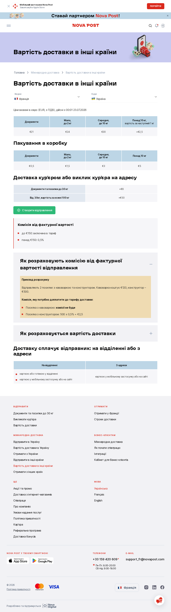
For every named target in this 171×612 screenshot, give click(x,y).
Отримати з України (25, 453)
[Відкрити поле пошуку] (150, 26)
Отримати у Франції (106, 413)
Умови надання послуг (27, 512)
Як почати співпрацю (107, 447)
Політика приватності (26, 518)
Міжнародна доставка (108, 441)
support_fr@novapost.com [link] (145, 559)
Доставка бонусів (24, 536)
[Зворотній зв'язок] (159, 600)
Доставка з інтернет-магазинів (32, 494)
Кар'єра (18, 524)
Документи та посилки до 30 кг (33, 413)
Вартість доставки (25, 425)
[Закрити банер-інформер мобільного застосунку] (9, 6)
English (98, 500)
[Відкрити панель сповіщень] (156, 25)
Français (99, 494)
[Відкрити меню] (9, 26)
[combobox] (46, 96)
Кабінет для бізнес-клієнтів (111, 459)
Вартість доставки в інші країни (33, 465)
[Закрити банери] (167, 15)
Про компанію (22, 506)
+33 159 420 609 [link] (105, 559)
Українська (101, 488)
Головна (19, 72)
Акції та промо (22, 488)
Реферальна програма (27, 530)
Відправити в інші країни (28, 459)
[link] (85, 15)
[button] (81, 264)
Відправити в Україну (26, 441)
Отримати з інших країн (28, 471)
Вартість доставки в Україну (31, 447)
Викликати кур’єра (24, 419)
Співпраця (19, 500)
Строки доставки (105, 419)
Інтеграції (100, 453)
